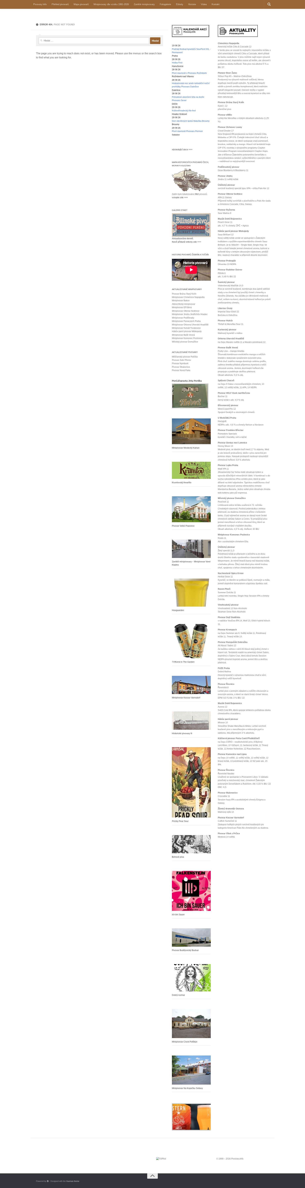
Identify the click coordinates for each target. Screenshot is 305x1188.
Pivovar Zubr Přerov (181, 360)
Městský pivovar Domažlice (185, 342)
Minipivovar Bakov (181, 300)
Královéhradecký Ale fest (184, 110)
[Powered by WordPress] (48, 1181)
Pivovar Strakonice (181, 367)
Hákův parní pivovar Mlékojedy (187, 331)
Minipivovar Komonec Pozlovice (187, 338)
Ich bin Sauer (178, 914)
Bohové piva (178, 857)
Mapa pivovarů (81, 4)
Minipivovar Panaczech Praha (186, 321)
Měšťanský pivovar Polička (185, 357)
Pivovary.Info (40, 4)
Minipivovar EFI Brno (182, 307)
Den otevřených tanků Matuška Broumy (191, 121)
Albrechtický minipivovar (183, 304)
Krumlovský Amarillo (181, 482)
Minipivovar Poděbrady (183, 318)
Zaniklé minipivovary (144, 4)
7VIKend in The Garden (183, 662)
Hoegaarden (178, 610)
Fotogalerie (165, 4)
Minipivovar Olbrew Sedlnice (185, 311)
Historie (192, 4)
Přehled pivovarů (60, 4)
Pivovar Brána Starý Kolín (184, 294)
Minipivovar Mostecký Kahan (185, 448)
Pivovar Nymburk (180, 363)
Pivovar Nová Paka (181, 370)
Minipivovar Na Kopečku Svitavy (187, 1088)
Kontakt (216, 4)
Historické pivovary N (182, 733)
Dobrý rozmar (178, 995)
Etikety (179, 4)
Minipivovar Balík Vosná (183, 335)
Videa (204, 4)
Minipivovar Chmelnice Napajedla (188, 297)
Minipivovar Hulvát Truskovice (186, 328)
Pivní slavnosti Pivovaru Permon (187, 131)
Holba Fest (177, 62)
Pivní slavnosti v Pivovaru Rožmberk (189, 73)
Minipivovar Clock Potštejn (184, 1042)
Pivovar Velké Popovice (183, 526)
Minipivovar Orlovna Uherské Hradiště (190, 324)
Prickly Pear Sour (180, 821)
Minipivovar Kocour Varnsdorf (186, 697)
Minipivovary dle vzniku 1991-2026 (111, 4)
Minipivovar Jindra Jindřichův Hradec (190, 314)
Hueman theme (72, 1181)
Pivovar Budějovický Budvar (185, 950)
